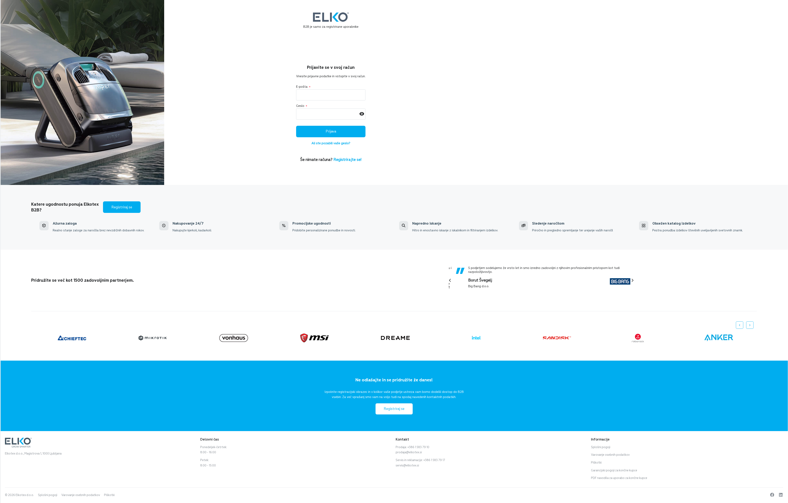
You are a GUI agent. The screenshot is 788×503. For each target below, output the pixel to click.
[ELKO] (331, 14)
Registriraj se (121, 207)
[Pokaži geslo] (361, 114)
